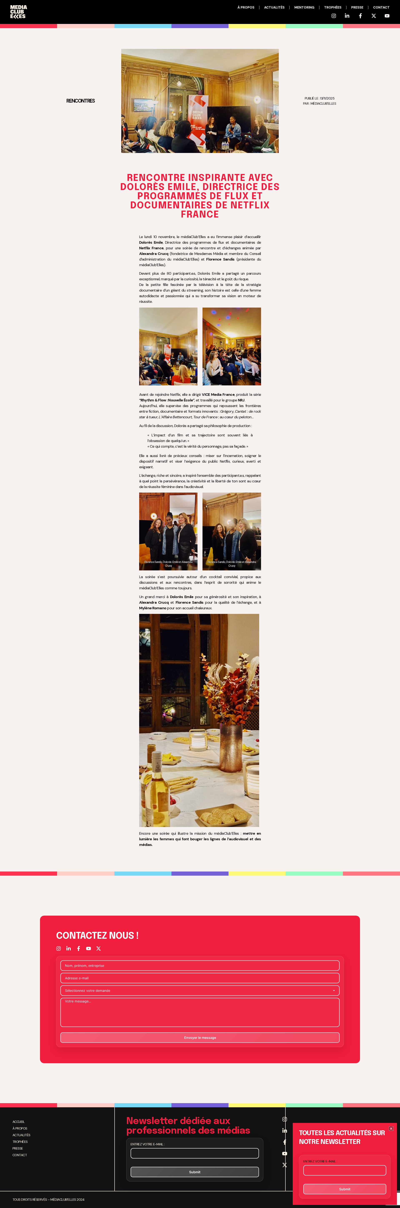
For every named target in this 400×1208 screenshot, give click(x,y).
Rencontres (80, 101)
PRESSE (357, 7)
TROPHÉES (332, 7)
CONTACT (381, 7)
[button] (391, 1128)
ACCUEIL (18, 1122)
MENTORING (304, 7)
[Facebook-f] (360, 15)
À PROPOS (246, 7)
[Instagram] (333, 15)
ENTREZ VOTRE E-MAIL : (147, 1144)
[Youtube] (387, 15)
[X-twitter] (373, 15)
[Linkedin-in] (347, 15)
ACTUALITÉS (274, 7)
